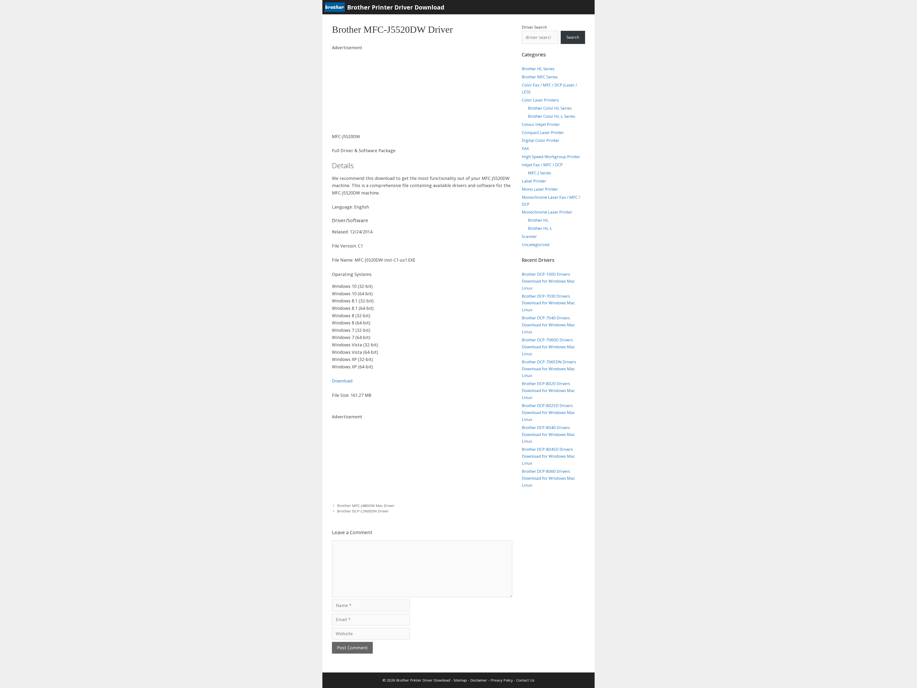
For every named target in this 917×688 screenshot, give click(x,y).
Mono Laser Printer (540, 189)
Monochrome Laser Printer (547, 212)
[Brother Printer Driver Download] (336, 7)
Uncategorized (535, 244)
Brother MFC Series (540, 77)
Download (342, 381)
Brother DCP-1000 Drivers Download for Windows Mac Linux (548, 281)
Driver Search (534, 27)
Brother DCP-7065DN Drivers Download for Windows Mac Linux (549, 368)
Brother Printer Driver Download (395, 7)
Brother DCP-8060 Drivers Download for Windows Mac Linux (548, 478)
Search (572, 37)
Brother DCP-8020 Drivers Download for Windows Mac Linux (548, 390)
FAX (525, 148)
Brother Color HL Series (550, 108)
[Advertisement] (422, 84)
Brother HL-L (540, 228)
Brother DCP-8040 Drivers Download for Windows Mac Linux (548, 434)
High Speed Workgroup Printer (551, 156)
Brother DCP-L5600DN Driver (363, 511)
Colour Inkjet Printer (541, 124)
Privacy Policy (501, 680)
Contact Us (525, 680)
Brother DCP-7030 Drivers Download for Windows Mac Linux (548, 303)
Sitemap (460, 680)
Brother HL (538, 220)
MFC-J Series (539, 173)
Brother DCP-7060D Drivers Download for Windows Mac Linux (548, 346)
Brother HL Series (538, 68)
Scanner (529, 236)
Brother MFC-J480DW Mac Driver (366, 505)
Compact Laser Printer (543, 132)
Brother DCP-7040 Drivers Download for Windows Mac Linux (548, 324)
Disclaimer (478, 680)
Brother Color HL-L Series (551, 116)
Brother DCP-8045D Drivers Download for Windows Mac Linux (548, 456)
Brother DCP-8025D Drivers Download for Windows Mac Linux (548, 412)
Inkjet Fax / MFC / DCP (542, 164)
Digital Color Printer (540, 140)
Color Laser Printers (540, 100)
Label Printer (534, 181)
